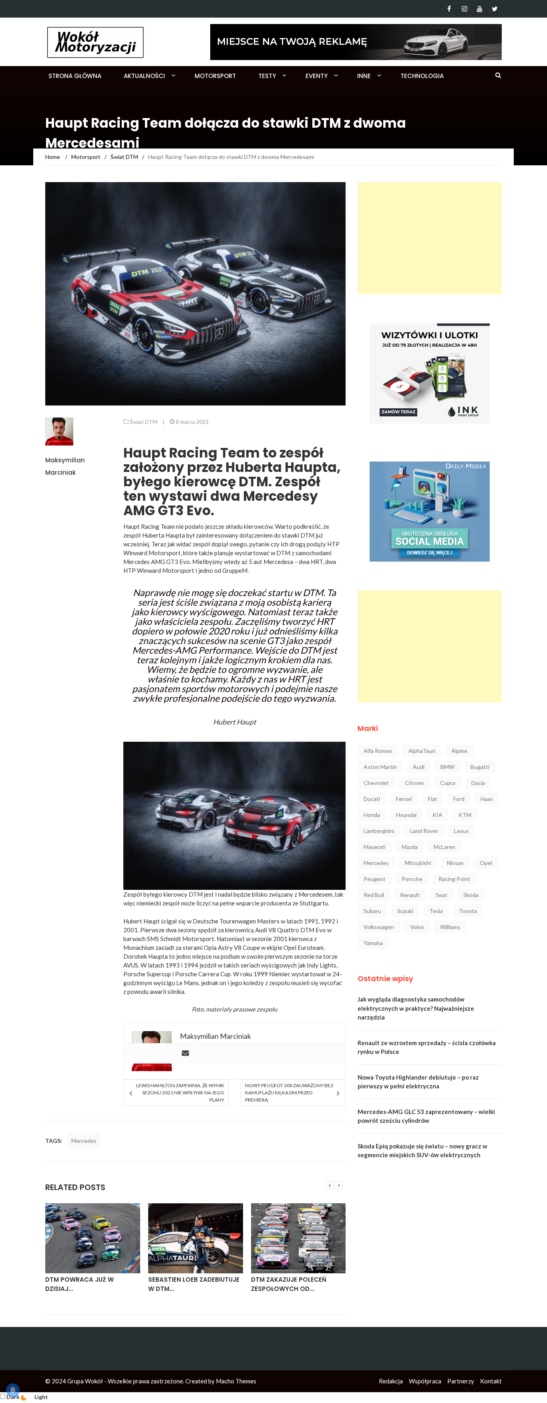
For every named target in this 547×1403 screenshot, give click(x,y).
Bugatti (480, 766)
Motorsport (215, 76)
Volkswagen (379, 926)
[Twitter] (495, 9)
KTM (465, 814)
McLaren (444, 846)
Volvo (417, 926)
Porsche (412, 878)
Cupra (447, 782)
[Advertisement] (430, 238)
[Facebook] (449, 9)
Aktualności (144, 76)
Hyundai (406, 814)
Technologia (422, 76)
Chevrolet (376, 782)
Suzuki (405, 910)
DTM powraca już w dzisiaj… (79, 1284)
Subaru (372, 910)
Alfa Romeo (378, 750)
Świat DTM (143, 421)
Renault (410, 894)
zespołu (267, 1009)
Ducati (372, 798)
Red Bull (374, 894)
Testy (267, 76)
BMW (447, 766)
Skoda (471, 894)
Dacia (478, 782)
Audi (418, 766)
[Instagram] (464, 9)
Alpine (459, 750)
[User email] (185, 1054)
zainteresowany (217, 535)
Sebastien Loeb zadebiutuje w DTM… (193, 1284)
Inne (364, 76)
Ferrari (404, 798)
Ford (459, 798)
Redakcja (391, 1381)
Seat (441, 894)
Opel (486, 862)
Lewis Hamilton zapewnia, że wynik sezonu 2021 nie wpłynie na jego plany (180, 1092)
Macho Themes (236, 1381)
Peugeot (375, 878)
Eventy (317, 76)
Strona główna (74, 76)
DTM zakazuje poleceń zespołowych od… (288, 1284)
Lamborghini (379, 830)
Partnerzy (460, 1381)
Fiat (432, 798)
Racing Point (454, 878)
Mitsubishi (418, 862)
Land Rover (424, 830)
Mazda (410, 846)
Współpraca (425, 1381)
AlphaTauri (421, 750)
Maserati (375, 846)
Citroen (414, 782)
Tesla (436, 910)
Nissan (455, 862)
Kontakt (491, 1381)
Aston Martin (380, 766)
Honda (372, 814)
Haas (487, 798)
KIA (437, 814)
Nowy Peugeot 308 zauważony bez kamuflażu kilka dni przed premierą (289, 1092)
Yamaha (373, 942)
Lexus (461, 830)
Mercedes (84, 1140)
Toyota (468, 910)
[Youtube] (480, 9)
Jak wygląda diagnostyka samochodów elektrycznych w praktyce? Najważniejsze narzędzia (416, 1008)
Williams (450, 926)
